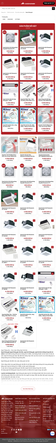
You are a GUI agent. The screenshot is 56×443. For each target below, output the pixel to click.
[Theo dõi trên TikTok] (16, 430)
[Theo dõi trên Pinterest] (18, 430)
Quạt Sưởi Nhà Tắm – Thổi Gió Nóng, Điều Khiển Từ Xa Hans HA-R (28, 100)
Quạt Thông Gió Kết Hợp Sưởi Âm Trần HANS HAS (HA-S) (44, 100)
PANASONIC (10, 19)
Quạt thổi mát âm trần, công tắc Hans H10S (27, 315)
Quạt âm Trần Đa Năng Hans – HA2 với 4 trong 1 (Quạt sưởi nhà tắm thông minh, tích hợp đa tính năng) (45, 127)
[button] (2, 3)
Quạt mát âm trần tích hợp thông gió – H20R (9, 100)
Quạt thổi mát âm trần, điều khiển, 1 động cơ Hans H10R (46, 315)
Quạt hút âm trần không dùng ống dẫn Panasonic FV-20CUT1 (27, 183)
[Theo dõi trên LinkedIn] (21, 430)
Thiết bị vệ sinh (10, 12)
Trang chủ (3, 12)
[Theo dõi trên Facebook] (12, 430)
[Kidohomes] (28, 3)
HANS (4, 19)
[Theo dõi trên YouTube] (16, 432)
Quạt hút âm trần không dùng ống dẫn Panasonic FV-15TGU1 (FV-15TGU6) (10, 49)
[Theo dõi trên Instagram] (14, 430)
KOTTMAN (17, 19)
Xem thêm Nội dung (28, 388)
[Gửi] (53, 8)
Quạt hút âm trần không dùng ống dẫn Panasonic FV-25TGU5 (46, 183)
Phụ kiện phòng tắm (19, 12)
